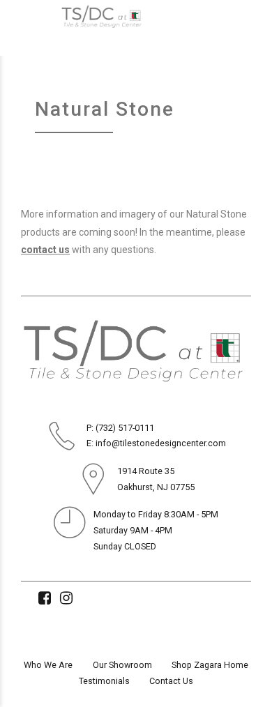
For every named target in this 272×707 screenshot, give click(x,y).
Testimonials (104, 681)
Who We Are (48, 665)
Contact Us (171, 681)
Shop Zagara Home (210, 665)
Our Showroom (122, 665)
